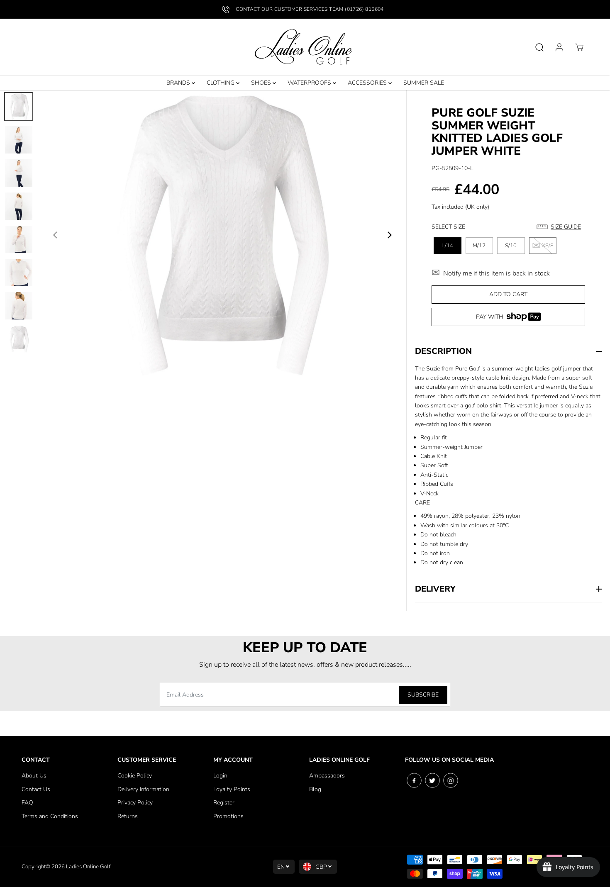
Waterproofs (310, 83)
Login (220, 776)
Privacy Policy (135, 803)
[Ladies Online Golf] (305, 47)
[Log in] (559, 47)
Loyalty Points (231, 789)
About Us (34, 776)
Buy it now (508, 320)
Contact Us (36, 789)
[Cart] (579, 47)
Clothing (221, 83)
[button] (561, 226)
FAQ (27, 803)
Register (223, 803)
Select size (448, 227)
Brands (179, 83)
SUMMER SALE (423, 83)
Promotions (228, 816)
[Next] (389, 235)
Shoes (262, 83)
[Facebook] (414, 780)
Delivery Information (143, 789)
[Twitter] (432, 780)
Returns (127, 816)
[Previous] (55, 235)
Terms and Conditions (50, 816)
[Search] (539, 47)
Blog (315, 789)
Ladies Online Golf (88, 866)
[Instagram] (451, 780)
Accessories (368, 83)
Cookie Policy (134, 776)
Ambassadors (327, 776)
